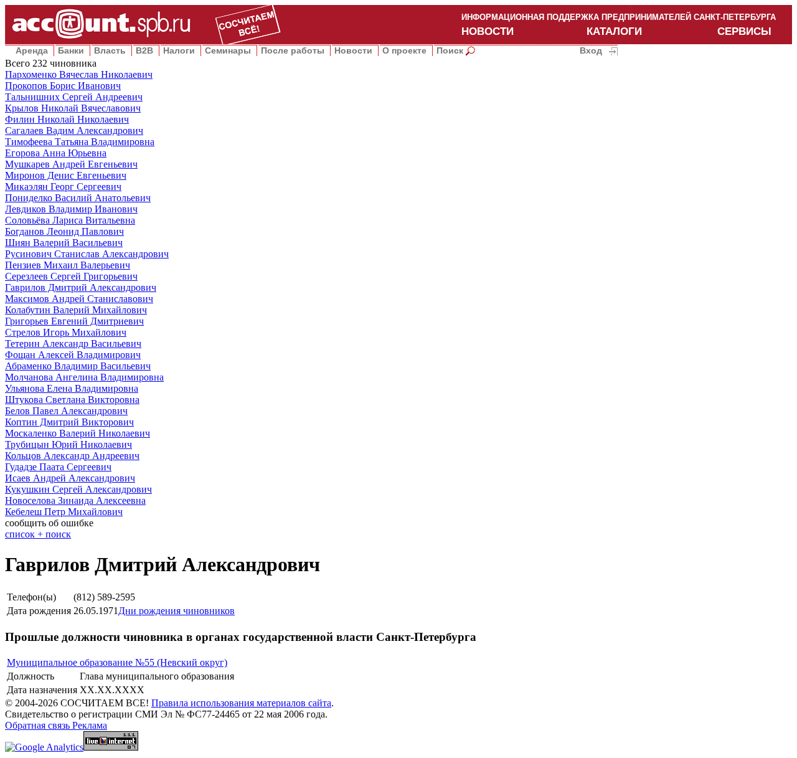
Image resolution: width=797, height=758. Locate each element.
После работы (292, 50)
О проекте (404, 50)
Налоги (179, 50)
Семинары (228, 50)
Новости (353, 50)
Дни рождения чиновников (176, 610)
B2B (144, 50)
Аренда (32, 50)
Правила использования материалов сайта (241, 703)
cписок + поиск (38, 534)
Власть (110, 50)
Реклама (89, 725)
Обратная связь (38, 725)
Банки (71, 50)
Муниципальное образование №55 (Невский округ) (117, 662)
